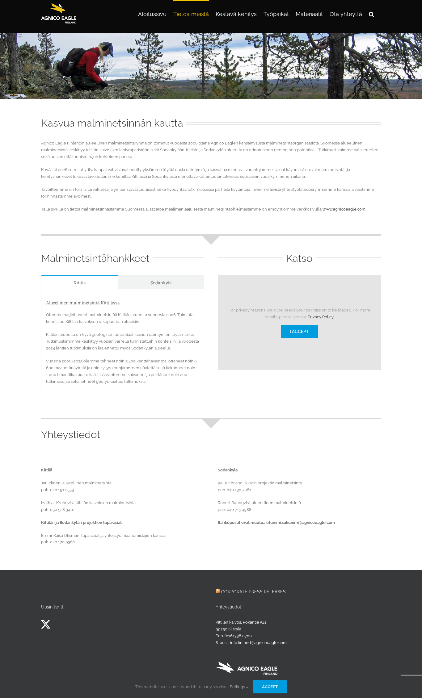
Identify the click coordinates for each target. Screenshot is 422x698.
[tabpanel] (122, 342)
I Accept (299, 331)
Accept (270, 686)
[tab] (79, 282)
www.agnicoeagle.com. (344, 209)
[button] (371, 13)
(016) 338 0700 (238, 635)
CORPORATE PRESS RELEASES (253, 591)
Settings (238, 686)
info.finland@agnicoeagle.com (258, 642)
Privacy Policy (320, 317)
